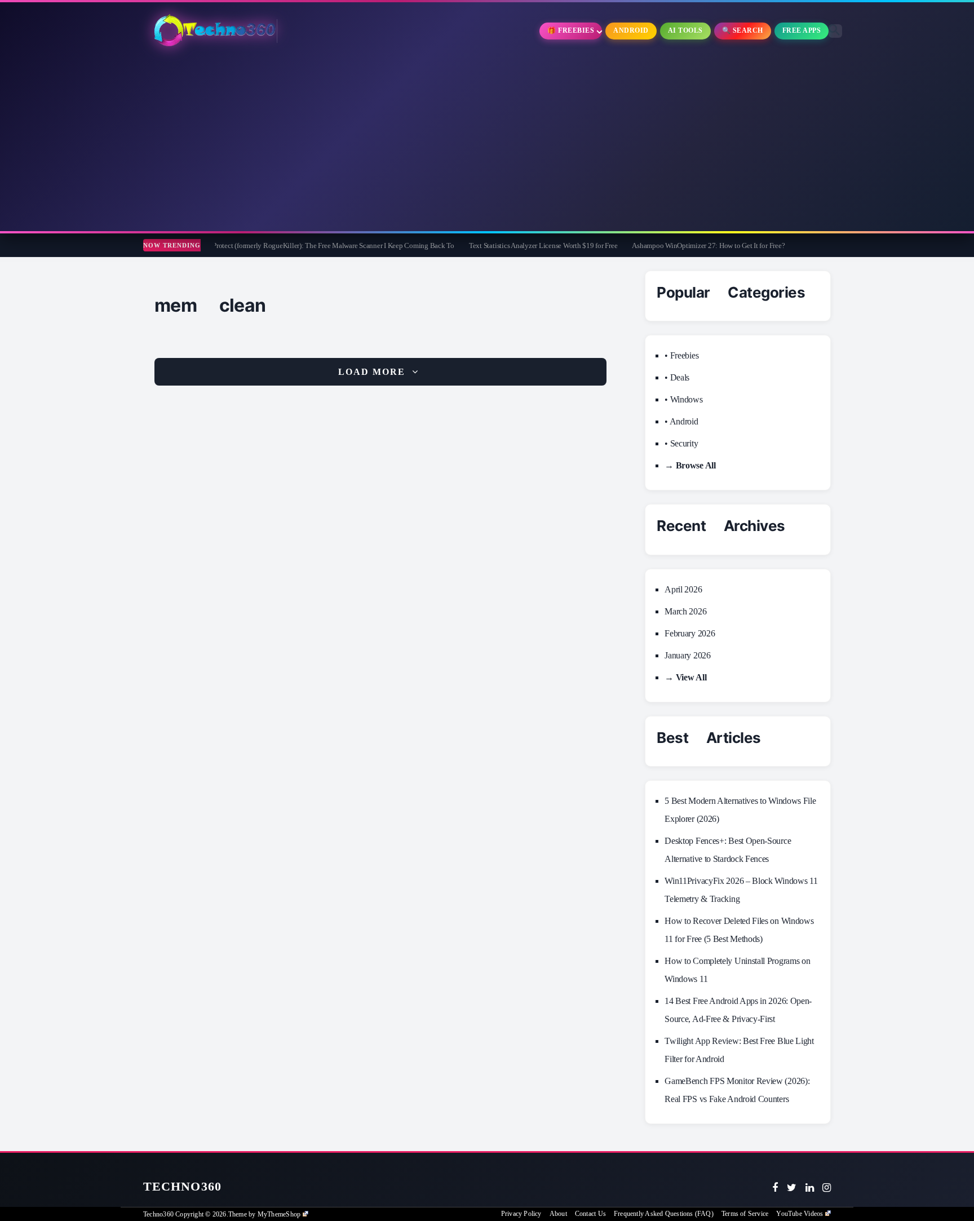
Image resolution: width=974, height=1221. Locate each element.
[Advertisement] (487, 141)
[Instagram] (826, 1187)
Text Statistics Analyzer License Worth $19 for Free (498, 245)
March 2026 (685, 611)
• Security (681, 443)
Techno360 (182, 1186)
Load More (371, 372)
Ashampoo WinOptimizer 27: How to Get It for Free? (663, 245)
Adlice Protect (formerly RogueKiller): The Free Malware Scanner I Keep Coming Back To (278, 245)
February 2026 (690, 633)
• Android (681, 421)
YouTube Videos (799, 1214)
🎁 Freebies (570, 30)
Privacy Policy (521, 1214)
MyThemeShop (279, 1214)
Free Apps (801, 30)
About (558, 1214)
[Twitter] (791, 1187)
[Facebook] (775, 1187)
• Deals (677, 377)
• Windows (683, 399)
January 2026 (687, 655)
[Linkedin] (809, 1187)
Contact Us (590, 1214)
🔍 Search (742, 30)
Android (631, 30)
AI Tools (685, 30)
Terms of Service (744, 1214)
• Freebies (681, 355)
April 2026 (683, 589)
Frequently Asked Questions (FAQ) (664, 1214)
